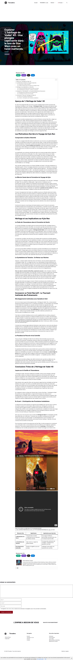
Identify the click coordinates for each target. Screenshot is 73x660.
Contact (28, 640)
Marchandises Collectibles (54, 640)
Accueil (35, 2)
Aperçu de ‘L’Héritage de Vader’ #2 (24, 81)
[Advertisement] (36, 13)
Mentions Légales (65, 651)
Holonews (51, 636)
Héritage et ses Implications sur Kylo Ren (25, 87)
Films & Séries (52, 637)
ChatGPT (18, 75)
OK (45, 659)
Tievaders (11, 2)
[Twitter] (16, 568)
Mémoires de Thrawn (53, 641)
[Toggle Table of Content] (55, 80)
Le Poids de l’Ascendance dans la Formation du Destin (28, 88)
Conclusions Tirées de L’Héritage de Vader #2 (26, 95)
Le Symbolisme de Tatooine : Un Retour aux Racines (28, 89)
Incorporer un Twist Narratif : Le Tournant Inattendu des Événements (31, 91)
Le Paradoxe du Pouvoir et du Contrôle (26, 93)
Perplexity (24, 75)
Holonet (52, 2)
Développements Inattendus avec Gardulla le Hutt (27, 92)
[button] (67, 2)
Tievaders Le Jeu (30, 637)
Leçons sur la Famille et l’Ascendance (25, 96)
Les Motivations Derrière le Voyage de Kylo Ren (26, 82)
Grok (28, 75)
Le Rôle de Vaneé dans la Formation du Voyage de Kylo (29, 85)
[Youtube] (17, 568)
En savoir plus (40, 659)
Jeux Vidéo (51, 638)
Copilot (33, 75)
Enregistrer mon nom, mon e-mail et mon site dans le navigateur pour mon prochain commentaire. (23, 608)
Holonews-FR (7, 54)
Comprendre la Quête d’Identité (24, 84)
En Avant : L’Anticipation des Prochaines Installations (28, 97)
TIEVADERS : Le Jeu (44, 2)
